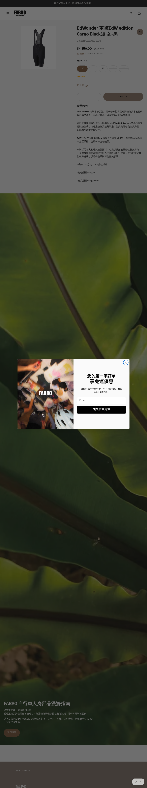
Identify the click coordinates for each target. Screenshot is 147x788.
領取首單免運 (101, 409)
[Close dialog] (125, 362)
